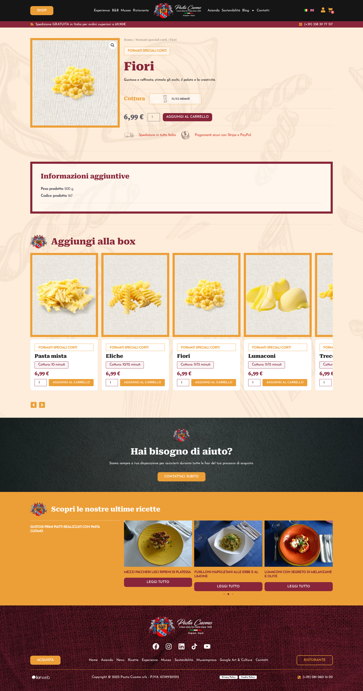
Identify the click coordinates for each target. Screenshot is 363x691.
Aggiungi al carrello (187, 117)
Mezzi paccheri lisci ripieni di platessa (297, 572)
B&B (115, 10)
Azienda (214, 10)
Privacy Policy (228, 677)
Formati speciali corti (151, 39)
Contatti (263, 10)
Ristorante (141, 10)
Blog (245, 10)
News (120, 660)
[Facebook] (156, 646)
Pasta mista (51, 356)
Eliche (114, 356)
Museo (126, 10)
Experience (102, 10)
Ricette (133, 660)
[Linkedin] (181, 646)
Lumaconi (262, 356)
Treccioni (333, 356)
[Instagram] (169, 646)
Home (128, 39)
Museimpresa (206, 660)
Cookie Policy (248, 677)
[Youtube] (207, 646)
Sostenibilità (231, 10)
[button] (112, 45)
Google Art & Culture (236, 660)
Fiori (183, 356)
